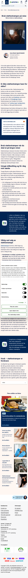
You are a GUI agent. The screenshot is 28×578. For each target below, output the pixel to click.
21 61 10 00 (4, 536)
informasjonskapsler (16, 567)
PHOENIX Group (18, 510)
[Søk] (25, 5)
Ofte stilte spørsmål (5, 515)
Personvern (3, 517)
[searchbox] (12, 5)
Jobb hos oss (18, 515)
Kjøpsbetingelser (5, 512)
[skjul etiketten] (13, 497)
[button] (14, 382)
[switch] (24, 288)
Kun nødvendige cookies (14, 314)
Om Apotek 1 (18, 508)
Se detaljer (21, 302)
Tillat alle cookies (14, 306)
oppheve (23, 569)
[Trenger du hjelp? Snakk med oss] (25, 497)
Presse (16, 512)
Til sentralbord (4, 540)
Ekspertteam (4, 519)
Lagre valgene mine (14, 310)
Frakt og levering (5, 510)
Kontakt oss (4, 508)
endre (17, 569)
